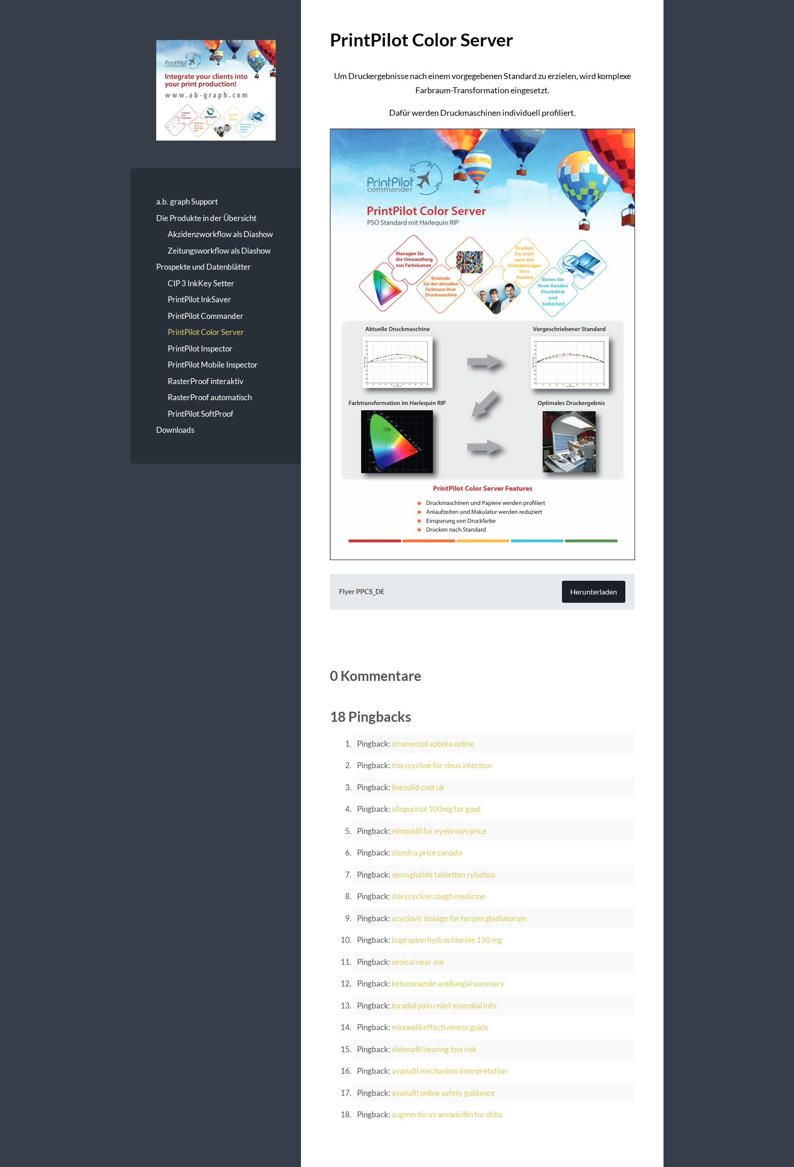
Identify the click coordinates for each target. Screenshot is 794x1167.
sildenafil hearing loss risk (433, 1049)
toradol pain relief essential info (443, 1005)
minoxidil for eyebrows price (439, 831)
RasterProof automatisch (210, 397)
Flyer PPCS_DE (362, 591)
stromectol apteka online (432, 743)
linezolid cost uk (417, 787)
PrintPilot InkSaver (199, 299)
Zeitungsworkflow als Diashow (219, 250)
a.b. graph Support (187, 201)
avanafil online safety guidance (443, 1093)
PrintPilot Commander (206, 316)
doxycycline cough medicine (438, 896)
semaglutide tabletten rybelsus (443, 874)
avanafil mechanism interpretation (449, 1071)
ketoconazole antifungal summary (448, 983)
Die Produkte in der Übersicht (206, 218)
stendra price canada (426, 852)
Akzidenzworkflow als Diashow (220, 234)
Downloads (175, 430)
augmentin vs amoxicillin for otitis (446, 1114)
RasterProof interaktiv (206, 381)
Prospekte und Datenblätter (203, 267)
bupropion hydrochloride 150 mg (446, 940)
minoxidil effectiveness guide (439, 1027)
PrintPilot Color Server (206, 332)
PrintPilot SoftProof (200, 414)
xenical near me (417, 962)
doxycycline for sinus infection (441, 765)
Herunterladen (593, 591)
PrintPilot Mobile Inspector (213, 364)
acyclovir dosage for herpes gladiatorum (459, 918)
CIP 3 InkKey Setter (201, 283)
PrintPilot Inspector (200, 348)
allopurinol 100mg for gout (436, 809)
